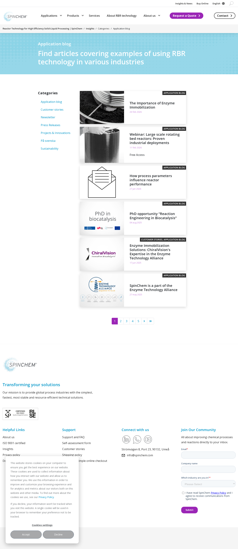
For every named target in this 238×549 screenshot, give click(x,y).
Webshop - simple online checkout (84, 461)
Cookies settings (42, 525)
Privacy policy (11, 455)
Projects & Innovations (55, 133)
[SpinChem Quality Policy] (20, 413)
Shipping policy (72, 455)
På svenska (48, 141)
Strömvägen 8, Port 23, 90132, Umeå (145, 449)
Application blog (51, 102)
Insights (90, 28)
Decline (58, 534)
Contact (222, 16)
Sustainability (49, 148)
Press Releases (50, 125)
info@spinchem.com (140, 455)
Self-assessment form (76, 443)
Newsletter (48, 117)
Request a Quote (184, 16)
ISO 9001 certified (14, 443)
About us (8, 437)
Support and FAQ (73, 437)
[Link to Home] (15, 15)
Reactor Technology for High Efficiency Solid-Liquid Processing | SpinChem (42, 28)
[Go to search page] (231, 3)
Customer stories (52, 110)
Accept (26, 534)
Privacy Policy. (46, 497)
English (216, 3)
